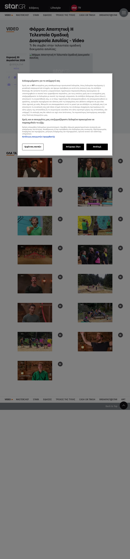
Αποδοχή (97, 147)
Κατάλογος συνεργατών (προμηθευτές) (38, 137)
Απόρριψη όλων (73, 147)
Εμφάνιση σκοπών (33, 147)
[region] (65, 114)
